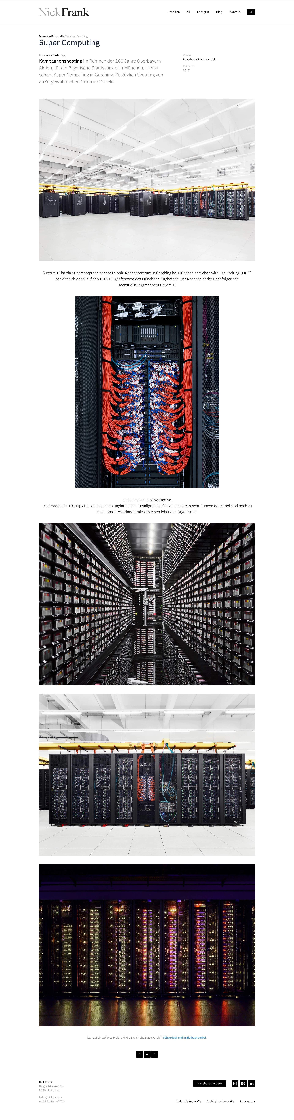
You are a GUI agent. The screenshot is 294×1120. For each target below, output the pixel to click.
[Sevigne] (139, 1054)
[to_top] (147, 1054)
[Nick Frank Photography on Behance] (243, 1083)
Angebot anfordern (209, 1083)
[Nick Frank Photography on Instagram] (235, 1083)
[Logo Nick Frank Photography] (64, 12)
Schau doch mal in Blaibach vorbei (184, 1037)
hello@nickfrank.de (51, 1097)
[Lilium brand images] (154, 1054)
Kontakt (235, 12)
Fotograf (203, 12)
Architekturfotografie (220, 1101)
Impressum (247, 1101)
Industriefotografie (188, 1101)
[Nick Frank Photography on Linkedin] (251, 1083)
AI (188, 12)
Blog (219, 12)
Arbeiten (174, 12)
